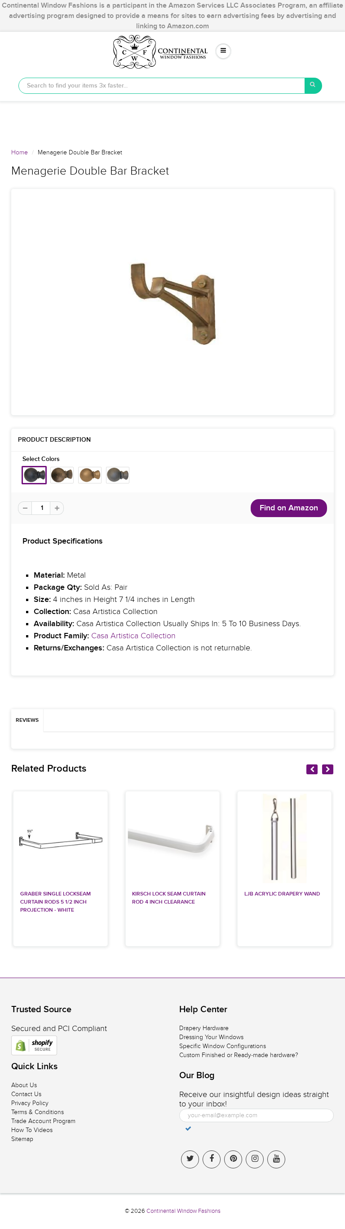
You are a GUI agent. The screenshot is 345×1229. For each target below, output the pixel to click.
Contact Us (26, 1094)
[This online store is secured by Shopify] (34, 1045)
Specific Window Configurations (222, 1046)
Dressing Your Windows (211, 1037)
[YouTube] (276, 1159)
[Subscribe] (188, 1128)
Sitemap (22, 1139)
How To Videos (32, 1130)
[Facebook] (212, 1159)
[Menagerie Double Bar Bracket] (172, 302)
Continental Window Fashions (183, 1211)
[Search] (313, 86)
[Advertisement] (172, 121)
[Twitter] (190, 1159)
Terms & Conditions (37, 1112)
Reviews (27, 720)
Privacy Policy (30, 1103)
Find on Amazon (289, 508)
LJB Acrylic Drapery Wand (282, 894)
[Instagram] (255, 1159)
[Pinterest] (233, 1159)
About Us (24, 1085)
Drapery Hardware (204, 1028)
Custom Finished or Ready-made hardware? (238, 1055)
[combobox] (161, 86)
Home (19, 152)
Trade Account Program (43, 1121)
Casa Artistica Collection (133, 636)
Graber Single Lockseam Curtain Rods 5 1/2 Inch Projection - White (55, 902)
